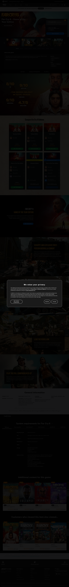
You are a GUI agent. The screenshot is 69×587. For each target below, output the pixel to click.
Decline (47, 301)
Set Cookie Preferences (16, 301)
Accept (54, 301)
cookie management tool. (30, 290)
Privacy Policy (33, 289)
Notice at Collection (42, 289)
